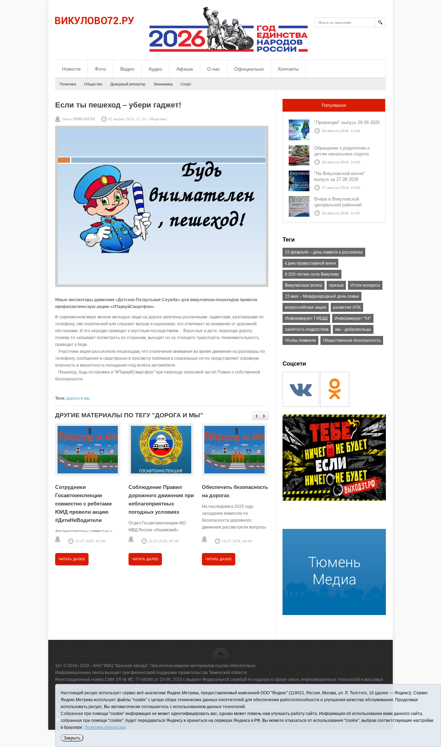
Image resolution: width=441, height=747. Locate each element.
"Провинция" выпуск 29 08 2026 (347, 122)
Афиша (184, 69)
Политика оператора (105, 727)
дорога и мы (78, 398)
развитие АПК (347, 307)
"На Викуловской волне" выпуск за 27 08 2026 (339, 176)
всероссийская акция (305, 307)
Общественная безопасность (352, 340)
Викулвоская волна (303, 285)
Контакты (288, 69)
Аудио (155, 69)
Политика (68, 84)
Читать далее (72, 559)
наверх (220, 652)
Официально (249, 69)
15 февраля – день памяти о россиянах (324, 252)
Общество (93, 84)
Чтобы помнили (300, 340)
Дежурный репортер (127, 84)
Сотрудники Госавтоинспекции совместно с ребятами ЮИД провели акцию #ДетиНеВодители (83, 503)
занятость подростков (306, 329)
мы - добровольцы (353, 329)
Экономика (163, 84)
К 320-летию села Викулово (312, 274)
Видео (127, 69)
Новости (71, 69)
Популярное (334, 105)
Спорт (186, 84)
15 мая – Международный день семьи (322, 296)
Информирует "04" (353, 318)
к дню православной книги (310, 263)
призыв (336, 285)
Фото (100, 69)
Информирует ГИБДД (306, 318)
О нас (213, 69)
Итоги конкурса (365, 285)
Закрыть (72, 737)
